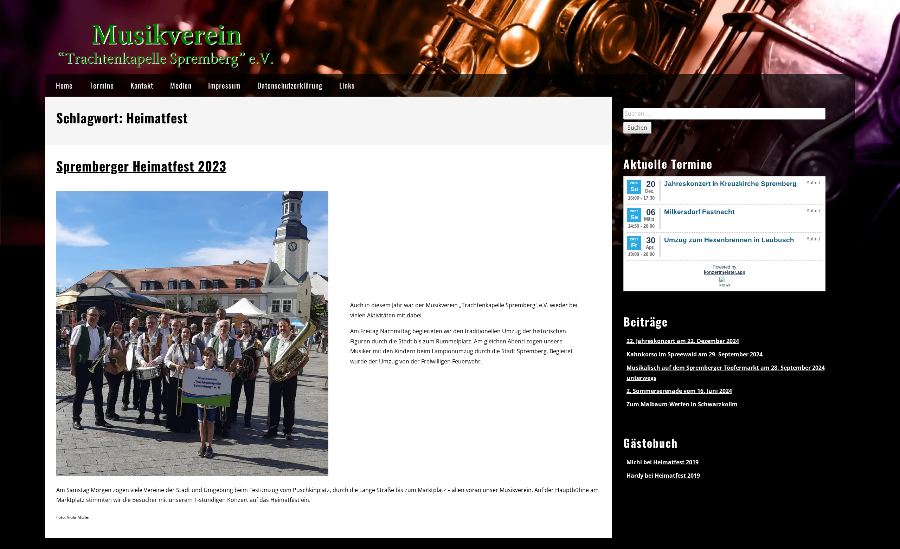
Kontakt (141, 85)
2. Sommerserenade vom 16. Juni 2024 (679, 391)
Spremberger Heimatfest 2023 (141, 165)
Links (347, 85)
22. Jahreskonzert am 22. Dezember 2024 (682, 341)
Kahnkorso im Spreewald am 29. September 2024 (694, 354)
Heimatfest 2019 (676, 462)
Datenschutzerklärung (289, 85)
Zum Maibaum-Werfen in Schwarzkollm (682, 404)
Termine (102, 85)
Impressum (224, 85)
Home (64, 85)
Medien (181, 85)
